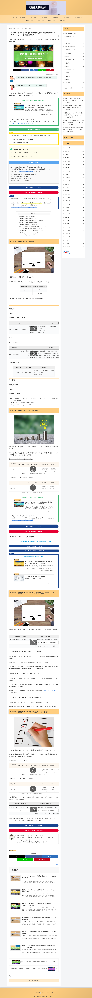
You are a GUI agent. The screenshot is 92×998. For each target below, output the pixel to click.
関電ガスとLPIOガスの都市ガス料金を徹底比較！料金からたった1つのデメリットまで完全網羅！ (73, 115)
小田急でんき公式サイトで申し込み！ (33, 830)
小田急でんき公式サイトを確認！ (33, 192)
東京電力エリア (12, 850)
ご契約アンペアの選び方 (49, 690)
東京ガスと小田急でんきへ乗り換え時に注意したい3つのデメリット (34, 226)
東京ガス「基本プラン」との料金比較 (28, 224)
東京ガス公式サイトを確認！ (33, 187)
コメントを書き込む (33, 980)
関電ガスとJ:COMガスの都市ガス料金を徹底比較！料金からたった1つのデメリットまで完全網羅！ (73, 122)
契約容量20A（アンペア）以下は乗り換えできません (32, 230)
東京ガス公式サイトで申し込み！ (33, 825)
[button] (83, 88)
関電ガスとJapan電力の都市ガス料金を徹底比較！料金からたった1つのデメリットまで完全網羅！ (73, 129)
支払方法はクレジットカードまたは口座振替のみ (31, 232)
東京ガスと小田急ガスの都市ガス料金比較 (22, 123)
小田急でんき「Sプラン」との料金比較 (34, 546)
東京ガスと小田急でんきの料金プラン (28, 218)
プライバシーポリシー (45, 992)
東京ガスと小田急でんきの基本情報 (27, 216)
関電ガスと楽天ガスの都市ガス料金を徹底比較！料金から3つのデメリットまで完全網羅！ (73, 100)
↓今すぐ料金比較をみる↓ (33, 129)
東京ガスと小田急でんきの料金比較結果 (28, 222)
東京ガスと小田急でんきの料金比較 (26, 171)
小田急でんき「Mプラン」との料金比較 (34, 550)
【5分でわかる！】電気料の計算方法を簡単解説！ (24, 207)
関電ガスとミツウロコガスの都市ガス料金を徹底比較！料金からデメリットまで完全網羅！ (73, 107)
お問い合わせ (54, 992)
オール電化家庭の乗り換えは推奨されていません (31, 228)
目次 (32, 213)
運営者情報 (37, 992)
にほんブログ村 (67, 253)
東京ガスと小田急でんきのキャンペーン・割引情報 (31, 220)
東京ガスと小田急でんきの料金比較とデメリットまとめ (31, 235)
